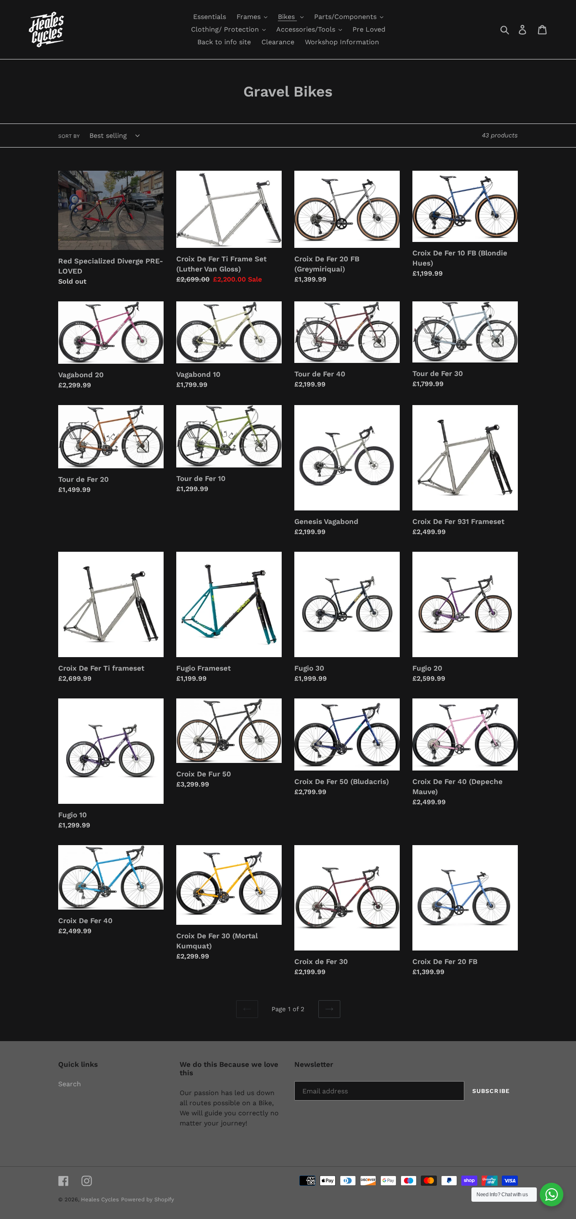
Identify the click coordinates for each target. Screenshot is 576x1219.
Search (69, 1084)
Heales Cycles (100, 1199)
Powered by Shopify (147, 1199)
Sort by (69, 136)
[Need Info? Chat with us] (551, 1194)
